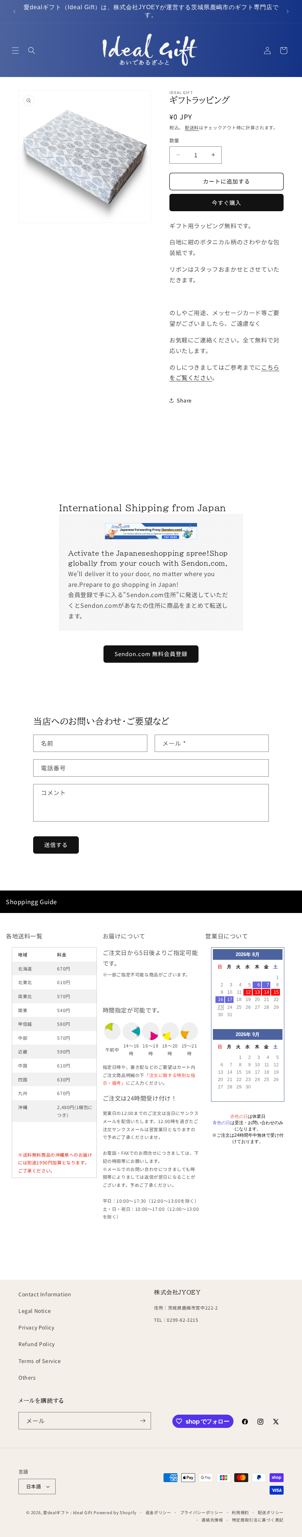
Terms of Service (39, 1361)
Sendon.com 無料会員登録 (151, 654)
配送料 (192, 127)
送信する (56, 844)
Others (27, 1377)
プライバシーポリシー (201, 1512)
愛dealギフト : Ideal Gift (67, 1512)
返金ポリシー (158, 1512)
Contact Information (44, 1294)
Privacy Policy (36, 1327)
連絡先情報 (212, 1520)
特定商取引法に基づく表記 (258, 1520)
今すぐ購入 (226, 202)
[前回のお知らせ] (14, 11)
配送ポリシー (271, 1512)
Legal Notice (34, 1310)
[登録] (142, 1420)
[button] (15, 50)
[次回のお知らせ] (288, 11)
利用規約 (240, 1512)
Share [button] (184, 400)
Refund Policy (36, 1344)
